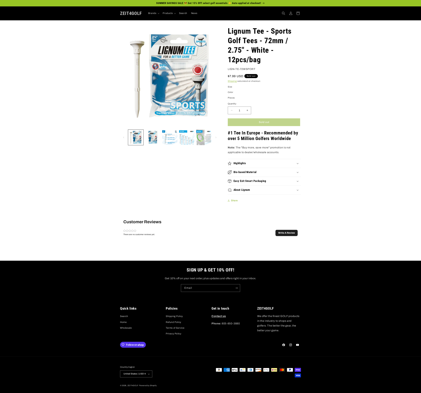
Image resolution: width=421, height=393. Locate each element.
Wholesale (126, 328)
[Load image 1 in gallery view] (135, 137)
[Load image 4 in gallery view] (186, 137)
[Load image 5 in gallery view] (203, 137)
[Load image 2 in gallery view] (152, 137)
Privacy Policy (173, 333)
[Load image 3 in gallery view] (169, 137)
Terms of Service (175, 328)
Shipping (232, 81)
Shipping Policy (174, 316)
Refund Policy (173, 322)
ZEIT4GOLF (132, 385)
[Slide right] (216, 137)
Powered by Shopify (148, 385)
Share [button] (234, 200)
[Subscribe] (236, 288)
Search (124, 316)
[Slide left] (123, 137)
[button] (153, 13)
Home (123, 322)
